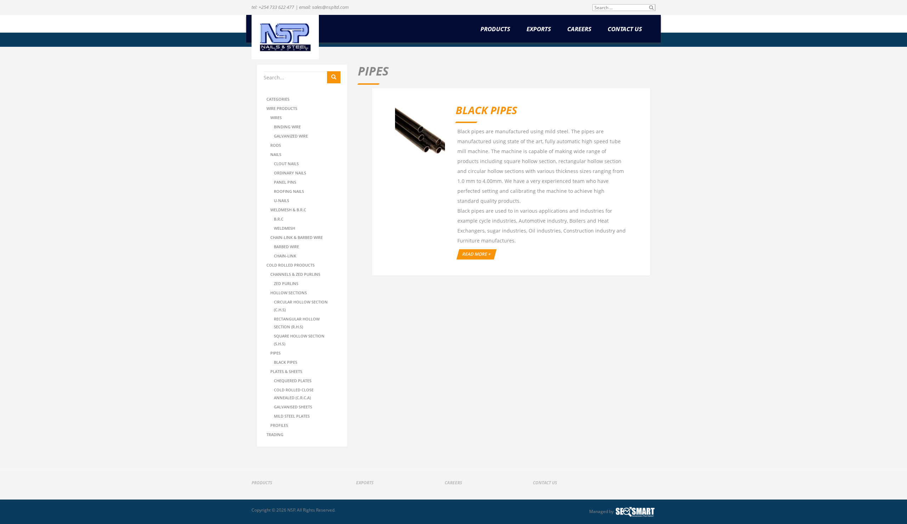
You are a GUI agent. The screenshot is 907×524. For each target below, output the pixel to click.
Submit (651, 8)
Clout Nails (286, 163)
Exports (538, 29)
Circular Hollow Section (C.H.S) (301, 305)
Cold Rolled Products (290, 265)
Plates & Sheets (286, 371)
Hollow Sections (288, 292)
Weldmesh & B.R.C (288, 209)
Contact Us (625, 29)
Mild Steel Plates (292, 416)
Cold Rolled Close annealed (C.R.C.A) (294, 393)
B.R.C (278, 219)
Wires (276, 117)
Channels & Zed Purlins (295, 274)
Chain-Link (285, 255)
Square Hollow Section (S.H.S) (299, 339)
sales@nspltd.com (330, 7)
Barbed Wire (286, 246)
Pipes (275, 353)
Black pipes (285, 362)
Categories (277, 99)
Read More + (477, 254)
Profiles (279, 425)
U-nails (281, 200)
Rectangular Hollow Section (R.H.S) (297, 322)
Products (495, 29)
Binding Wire (287, 126)
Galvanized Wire (291, 136)
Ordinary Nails (290, 172)
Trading (274, 434)
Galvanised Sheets (293, 406)
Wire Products (281, 108)
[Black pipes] (420, 129)
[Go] (333, 77)
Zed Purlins (286, 283)
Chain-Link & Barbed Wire (296, 237)
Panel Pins (285, 182)
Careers (579, 29)
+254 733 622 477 (276, 7)
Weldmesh (284, 228)
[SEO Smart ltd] (635, 512)
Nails (275, 154)
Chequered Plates (292, 380)
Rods (275, 145)
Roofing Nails (289, 191)
